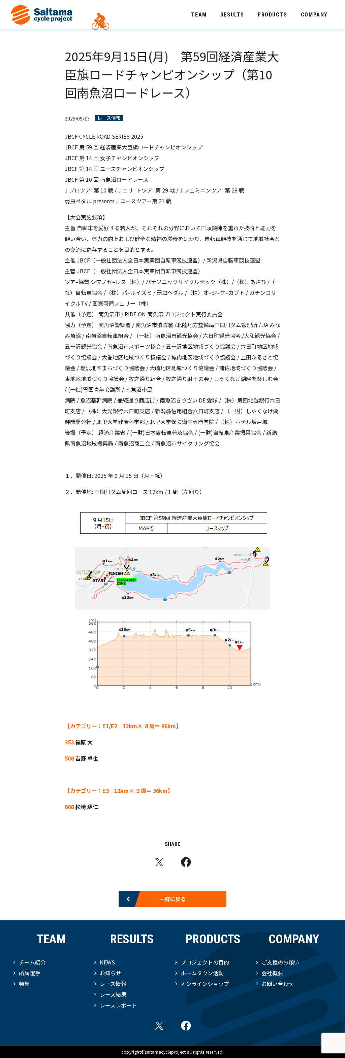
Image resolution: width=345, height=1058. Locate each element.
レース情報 (109, 118)
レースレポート (118, 1005)
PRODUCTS (272, 14)
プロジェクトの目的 (205, 962)
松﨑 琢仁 (86, 807)
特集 (24, 984)
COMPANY (314, 14)
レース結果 (113, 994)
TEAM (199, 14)
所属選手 (29, 973)
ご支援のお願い (280, 962)
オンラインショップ (205, 984)
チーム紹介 (32, 962)
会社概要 (272, 973)
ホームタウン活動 (202, 973)
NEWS (107, 962)
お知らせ (110, 973)
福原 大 (84, 742)
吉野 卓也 (86, 758)
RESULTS (232, 14)
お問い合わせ (277, 984)
